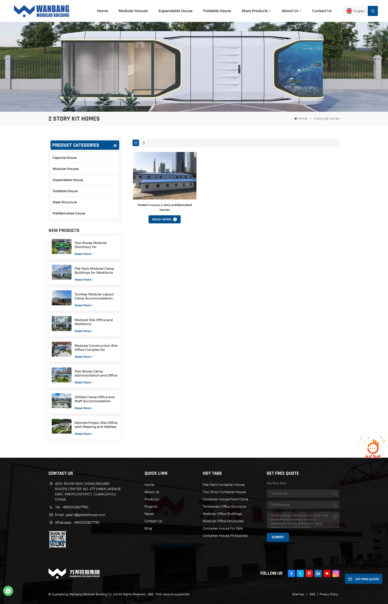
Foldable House (217, 11)
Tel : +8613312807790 (71, 507)
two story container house (224, 492)
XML (312, 594)
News (149, 514)
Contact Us (322, 11)
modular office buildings (222, 514)
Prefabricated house (69, 213)
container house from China (225, 499)
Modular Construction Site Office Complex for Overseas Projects (96, 348)
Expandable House (175, 11)
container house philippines (225, 535)
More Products (255, 11)
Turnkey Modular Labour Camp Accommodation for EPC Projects (94, 296)
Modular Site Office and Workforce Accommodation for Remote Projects (94, 322)
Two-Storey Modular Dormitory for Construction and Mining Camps (95, 245)
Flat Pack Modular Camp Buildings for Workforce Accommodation (94, 271)
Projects (150, 506)
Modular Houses (133, 11)
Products (151, 499)
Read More (83, 254)
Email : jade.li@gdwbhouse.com (80, 515)
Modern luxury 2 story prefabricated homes (165, 207)
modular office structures (223, 521)
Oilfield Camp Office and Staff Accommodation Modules (95, 399)
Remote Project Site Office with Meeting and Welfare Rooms (96, 425)
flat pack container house (224, 484)
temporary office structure (224, 506)
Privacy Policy (328, 594)
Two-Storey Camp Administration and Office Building (96, 373)
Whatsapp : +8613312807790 (77, 522)
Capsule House (65, 158)
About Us (290, 11)
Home (102, 11)
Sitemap (298, 594)
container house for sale (223, 528)
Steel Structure (65, 202)
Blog (148, 528)
